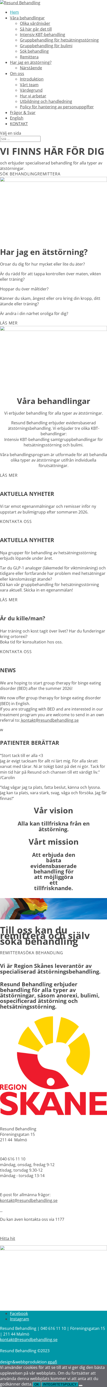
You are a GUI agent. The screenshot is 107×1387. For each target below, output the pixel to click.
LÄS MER (9, 323)
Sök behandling (34, 51)
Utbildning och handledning (46, 101)
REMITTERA (48, 174)
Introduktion (32, 79)
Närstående (31, 68)
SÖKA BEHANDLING (43, 952)
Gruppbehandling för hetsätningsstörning (59, 40)
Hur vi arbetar (33, 96)
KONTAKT (19, 123)
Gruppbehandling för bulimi (46, 45)
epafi (52, 1362)
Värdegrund (31, 90)
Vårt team (29, 84)
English (16, 118)
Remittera (29, 57)
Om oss (17, 73)
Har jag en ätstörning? (31, 62)
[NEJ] (81, 1385)
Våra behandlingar (27, 18)
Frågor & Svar (23, 112)
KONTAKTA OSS (16, 521)
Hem (14, 12)
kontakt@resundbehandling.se (49, 720)
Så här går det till (36, 29)
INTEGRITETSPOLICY (60, 1384)
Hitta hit (7, 1238)
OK (36, 1384)
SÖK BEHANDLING (18, 174)
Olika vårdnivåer (35, 23)
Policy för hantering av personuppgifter (57, 107)
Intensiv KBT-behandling (42, 34)
